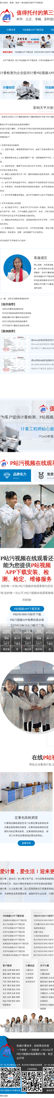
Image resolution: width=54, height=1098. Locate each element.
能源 (18, 974)
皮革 (9, 997)
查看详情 (26, 843)
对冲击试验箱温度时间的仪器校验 (16, 313)
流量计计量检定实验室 (26, 817)
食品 (14, 989)
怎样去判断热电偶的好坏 (18, 299)
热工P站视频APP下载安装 (26, 60)
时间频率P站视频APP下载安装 (16, 955)
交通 (9, 970)
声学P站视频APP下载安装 (14, 947)
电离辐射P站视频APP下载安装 (16, 944)
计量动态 (30, 965)
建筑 (5, 974)
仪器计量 (10, 129)
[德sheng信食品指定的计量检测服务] (15, 344)
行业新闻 (29, 974)
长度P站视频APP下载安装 (14, 936)
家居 (9, 993)
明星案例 (7, 1005)
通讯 (9, 986)
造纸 (18, 1001)
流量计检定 (38, 932)
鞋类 (18, 993)
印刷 (9, 1001)
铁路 (14, 970)
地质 (14, 978)
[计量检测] (7, 15)
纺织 (5, 997)
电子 (5, 986)
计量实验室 (45, 974)
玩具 (14, 993)
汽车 (5, 982)
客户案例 (7, 965)
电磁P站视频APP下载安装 (14, 940)
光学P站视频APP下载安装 (14, 951)
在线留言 (44, 1001)
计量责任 (44, 993)
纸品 (5, 1001)
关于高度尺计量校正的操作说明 (15, 326)
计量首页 (11, 30)
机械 (9, 989)
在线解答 (29, 978)
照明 (18, 986)
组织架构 (44, 978)
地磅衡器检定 (39, 928)
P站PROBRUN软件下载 (44, 52)
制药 (14, 1001)
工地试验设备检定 (41, 936)
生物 (5, 978)
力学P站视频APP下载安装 (14, 928)
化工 (5, 993)
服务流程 (44, 986)
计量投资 (44, 997)
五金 (5, 989)
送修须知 (44, 989)
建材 (9, 974)
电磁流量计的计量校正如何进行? (16, 317)
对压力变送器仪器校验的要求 (14, 321)
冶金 (18, 978)
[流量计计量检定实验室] (26, 791)
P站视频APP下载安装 (33, 30)
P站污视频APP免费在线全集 (27, 619)
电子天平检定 (11, 241)
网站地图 (4, 1096)
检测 (14, 982)
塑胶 (18, 997)
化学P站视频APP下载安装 (14, 932)
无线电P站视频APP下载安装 (15, 920)
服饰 (14, 997)
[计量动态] (19, 90)
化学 (9, 978)
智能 (14, 974)
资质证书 (44, 970)
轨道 (5, 970)
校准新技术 (30, 982)
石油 (18, 989)
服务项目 (44, 982)
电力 (18, 982)
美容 (9, 982)
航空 (18, 970)
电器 (14, 986)
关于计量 (44, 965)
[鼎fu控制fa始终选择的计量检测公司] (15, 364)
